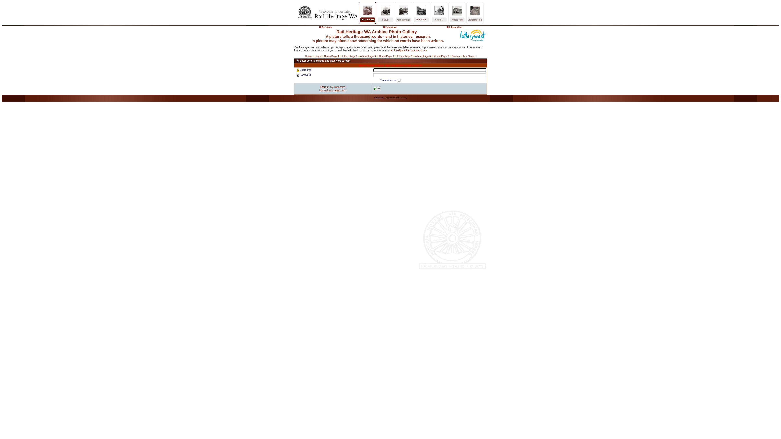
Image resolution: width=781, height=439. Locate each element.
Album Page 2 (350, 56)
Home (308, 56)
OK (378, 88)
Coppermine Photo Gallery (396, 98)
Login (318, 56)
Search (456, 56)
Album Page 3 (368, 56)
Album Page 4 (386, 56)
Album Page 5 (404, 56)
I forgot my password (332, 86)
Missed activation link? (332, 90)
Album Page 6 (423, 56)
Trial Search (469, 56)
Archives (327, 27)
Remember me (388, 80)
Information (455, 27)
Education (391, 27)
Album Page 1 (331, 56)
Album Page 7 (441, 56)
